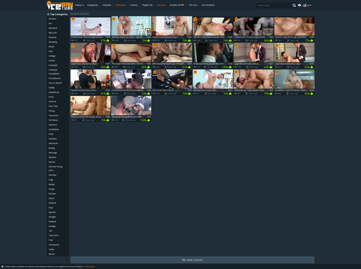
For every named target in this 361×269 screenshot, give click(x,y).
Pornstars (121, 5)
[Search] (294, 5)
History (134, 5)
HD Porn (193, 5)
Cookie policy (89, 266)
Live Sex (161, 5)
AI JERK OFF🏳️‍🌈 (177, 5)
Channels (107, 5)
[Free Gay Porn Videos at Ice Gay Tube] (60, 5)
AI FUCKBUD (208, 5)
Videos (78, 5)
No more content (192, 260)
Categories (92, 5)
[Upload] (299, 5)
